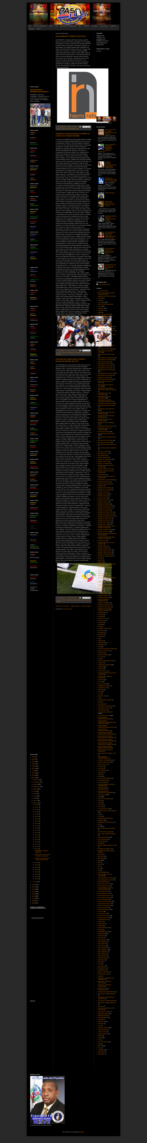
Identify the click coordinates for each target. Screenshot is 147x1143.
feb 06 (37, 867)
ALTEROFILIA (102, 310)
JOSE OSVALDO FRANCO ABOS (104, 718)
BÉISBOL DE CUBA (103, 496)
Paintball (100, 929)
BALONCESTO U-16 (103, 453)
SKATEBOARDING (103, 1017)
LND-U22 (100, 806)
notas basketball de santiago (105, 877)
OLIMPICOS (101, 923)
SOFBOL (100, 1019)
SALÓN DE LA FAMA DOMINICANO (103, 989)
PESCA (100, 962)
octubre (35, 784)
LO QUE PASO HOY (103, 808)
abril (34, 798)
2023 (33, 763)
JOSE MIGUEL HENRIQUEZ (105, 706)
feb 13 (37, 839)
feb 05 (37, 869)
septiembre (36, 786)
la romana (100, 768)
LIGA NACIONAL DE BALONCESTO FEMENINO (105, 792)
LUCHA (100, 816)
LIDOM (100, 776)
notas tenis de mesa (103, 917)
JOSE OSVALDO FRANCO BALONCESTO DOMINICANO (106, 733)
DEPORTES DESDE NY (104, 605)
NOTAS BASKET (102, 872)
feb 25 (37, 811)
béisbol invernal (102, 540)
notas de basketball (103, 899)
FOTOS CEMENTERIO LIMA (106, 660)
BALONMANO (102, 455)
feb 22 (37, 818)
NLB (99, 870)
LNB (56, 26)
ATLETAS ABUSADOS (104, 316)
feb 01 (37, 878)
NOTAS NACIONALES (104, 909)
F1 (98, 638)
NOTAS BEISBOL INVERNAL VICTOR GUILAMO (105, 888)
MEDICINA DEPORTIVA (104, 818)
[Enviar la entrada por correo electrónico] (80, 126)
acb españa (101, 302)
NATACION (101, 856)
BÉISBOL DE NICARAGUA (105, 508)
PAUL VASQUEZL (102, 951)
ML (99, 824)
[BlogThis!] (85, 127)
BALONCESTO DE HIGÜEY (105, 368)
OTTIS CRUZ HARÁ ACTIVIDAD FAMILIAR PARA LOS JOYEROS (110, 132)
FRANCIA (100, 662)
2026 (33, 757)
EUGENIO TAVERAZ (103, 628)
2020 (33, 770)
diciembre (36, 779)
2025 (33, 759)
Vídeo (99, 1048)
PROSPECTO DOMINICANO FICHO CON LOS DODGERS (111, 180)
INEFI (99, 692)
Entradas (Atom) (67, 609)
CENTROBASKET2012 (104, 567)
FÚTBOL (100, 668)
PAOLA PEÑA (101, 933)
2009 (33, 900)
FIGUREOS (101, 652)
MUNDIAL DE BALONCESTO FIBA (107, 845)
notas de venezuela (103, 907)
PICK (99, 964)
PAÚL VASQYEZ (102, 953)
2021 (33, 768)
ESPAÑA (100, 624)
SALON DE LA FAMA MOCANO (106, 991)
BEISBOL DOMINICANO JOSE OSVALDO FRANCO (106, 537)
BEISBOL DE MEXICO (104, 500)
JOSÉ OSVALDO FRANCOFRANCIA (103, 757)
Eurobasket (101, 630)
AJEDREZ (31, 28)
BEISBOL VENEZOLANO (104, 552)
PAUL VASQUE (102, 943)
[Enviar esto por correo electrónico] (83, 127)
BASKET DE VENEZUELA (105, 459)
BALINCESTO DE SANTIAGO (106, 326)
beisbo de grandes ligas (104, 484)
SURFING (100, 1023)
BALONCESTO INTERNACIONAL (107, 437)
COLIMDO (101, 591)
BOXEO (39, 28)
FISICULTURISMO (103, 654)
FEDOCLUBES (102, 642)
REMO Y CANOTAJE (103, 972)
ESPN (99, 626)
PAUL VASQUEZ (102, 939)
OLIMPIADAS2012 (103, 919)
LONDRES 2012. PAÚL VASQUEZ (107, 810)
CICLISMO (101, 573)
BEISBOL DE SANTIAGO (104, 518)
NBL (99, 862)
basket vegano (102, 474)
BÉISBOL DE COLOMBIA (105, 490)
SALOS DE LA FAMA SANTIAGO (107, 1002)
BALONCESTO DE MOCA (105, 379)
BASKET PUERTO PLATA (105, 469)
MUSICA (100, 854)
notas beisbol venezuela (104, 897)
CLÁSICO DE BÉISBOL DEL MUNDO (71, 352)
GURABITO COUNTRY (104, 686)
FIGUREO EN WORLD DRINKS (106, 648)
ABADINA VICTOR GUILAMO (106, 296)
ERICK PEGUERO (110, 193)
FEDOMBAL (101, 644)
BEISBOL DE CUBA (103, 494)
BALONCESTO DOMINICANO (68, 26)
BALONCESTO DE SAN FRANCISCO (104, 397)
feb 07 (37, 865)
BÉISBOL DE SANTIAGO (104, 520)
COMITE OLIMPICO (103, 593)
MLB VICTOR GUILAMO (104, 831)
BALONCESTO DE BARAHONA (106, 357)
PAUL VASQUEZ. (102, 950)
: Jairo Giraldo (102, 290)
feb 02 (37, 876)
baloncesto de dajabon (104, 361)
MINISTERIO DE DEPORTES (106, 822)
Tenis (99, 1025)
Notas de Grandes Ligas (104, 901)
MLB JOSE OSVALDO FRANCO (106, 828)
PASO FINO (101, 935)
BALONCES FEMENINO (104, 341)
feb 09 (37, 848)
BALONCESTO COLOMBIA (105, 349)
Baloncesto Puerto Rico (104, 442)
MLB (30, 26)
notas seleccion (102, 913)
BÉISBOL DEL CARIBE (104, 524)
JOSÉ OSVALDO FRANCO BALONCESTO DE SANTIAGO (106, 740)
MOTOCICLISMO (102, 839)
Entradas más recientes (62, 606)
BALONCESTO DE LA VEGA (105, 373)
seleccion (100, 1006)
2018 (33, 775)
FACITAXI (100, 640)
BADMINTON (101, 324)
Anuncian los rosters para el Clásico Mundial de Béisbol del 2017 (70, 360)
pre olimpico (101, 966)
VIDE (99, 1044)
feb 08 (37, 862)
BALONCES (101, 332)
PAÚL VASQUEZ (102, 941)
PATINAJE (100, 937)
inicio (99, 694)
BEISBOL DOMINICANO (40, 26)
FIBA (99, 646)
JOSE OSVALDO (102, 710)
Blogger (82, 1132)
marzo (35, 800)
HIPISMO (100, 689)
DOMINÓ (100, 616)
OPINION (100, 925)
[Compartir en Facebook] (88, 127)
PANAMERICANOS (103, 931)
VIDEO (51, 26)
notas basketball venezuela (105, 880)
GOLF (99, 681)
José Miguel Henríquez (104, 708)
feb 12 (37, 841)
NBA (80, 26)
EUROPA (100, 636)
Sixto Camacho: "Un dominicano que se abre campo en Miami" (110, 266)
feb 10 (37, 846)
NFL (99, 868)
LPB (99, 814)
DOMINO (100, 614)
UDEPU (100, 1035)
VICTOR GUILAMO (103, 1042)
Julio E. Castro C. (102, 764)
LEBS (99, 774)
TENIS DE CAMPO (103, 1027)
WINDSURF (101, 1054)
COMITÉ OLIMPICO (103, 595)
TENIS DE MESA (102, 1029)
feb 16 (37, 832)
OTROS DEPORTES (103, 927)
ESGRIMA (100, 622)
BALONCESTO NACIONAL (105, 440)
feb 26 (37, 809)
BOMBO (100, 560)
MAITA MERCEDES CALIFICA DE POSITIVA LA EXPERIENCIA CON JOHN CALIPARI (110, 235)
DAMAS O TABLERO (103, 603)
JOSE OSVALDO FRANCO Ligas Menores (106, 726)
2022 (33, 766)
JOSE (99, 702)
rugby (99, 976)
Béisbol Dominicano (103, 531)
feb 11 (37, 844)
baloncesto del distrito (104, 431)
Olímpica (100, 921)
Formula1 (100, 656)
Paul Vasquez (101, 945)
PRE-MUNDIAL (102, 968)
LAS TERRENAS (102, 770)
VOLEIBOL (94, 26)
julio (34, 791)
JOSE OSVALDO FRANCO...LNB (107, 753)
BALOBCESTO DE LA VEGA (105, 328)
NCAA (99, 864)
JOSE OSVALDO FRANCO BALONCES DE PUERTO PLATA (107, 722)
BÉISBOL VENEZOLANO (104, 554)
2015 (33, 887)
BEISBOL (100, 485)
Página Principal (75, 606)
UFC (99, 1039)
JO (99, 698)
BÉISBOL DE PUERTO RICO (105, 514)
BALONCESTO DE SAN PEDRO (106, 405)
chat (99, 571)
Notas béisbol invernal (104, 886)
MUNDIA (100, 843)
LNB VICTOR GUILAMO (104, 798)
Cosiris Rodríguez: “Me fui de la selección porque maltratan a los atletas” (110, 251)
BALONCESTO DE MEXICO (105, 375)
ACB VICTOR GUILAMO (104, 304)
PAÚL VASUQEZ (102, 956)
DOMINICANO (102, 612)
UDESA (100, 1037)
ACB (99, 300)
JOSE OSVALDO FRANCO (68, 129)
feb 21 (37, 821)
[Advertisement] (40, 58)
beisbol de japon (102, 498)
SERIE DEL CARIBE (103, 1013)
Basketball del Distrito (104, 481)
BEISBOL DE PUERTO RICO (105, 512)
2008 (33, 903)
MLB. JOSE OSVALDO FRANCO (107, 834)
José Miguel (101, 704)
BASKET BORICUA (103, 457)
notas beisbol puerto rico (104, 895)
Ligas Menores (104, 26)
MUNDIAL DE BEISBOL (104, 848)
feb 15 (37, 835)
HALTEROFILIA (102, 687)
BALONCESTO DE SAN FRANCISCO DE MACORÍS (105, 400)
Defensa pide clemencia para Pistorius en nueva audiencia (110, 203)
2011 (33, 896)
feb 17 (37, 830)
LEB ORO (100, 772)
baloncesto (101, 343)
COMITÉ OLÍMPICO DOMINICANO (103, 600)
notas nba (100, 911)
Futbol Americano (102, 671)
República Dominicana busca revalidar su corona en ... (42, 855)
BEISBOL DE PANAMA (104, 510)
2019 (33, 773)
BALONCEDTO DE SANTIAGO (106, 330)
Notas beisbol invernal (104, 884)
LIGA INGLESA (102, 782)
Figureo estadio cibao (104, 650)
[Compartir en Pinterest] (90, 127)
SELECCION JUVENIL (104, 1011)
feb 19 (37, 825)
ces (99, 569)
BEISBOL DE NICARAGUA (105, 506)
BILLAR (100, 558)
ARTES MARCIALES (103, 314)
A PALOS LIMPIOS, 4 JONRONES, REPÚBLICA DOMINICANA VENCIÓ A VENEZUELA (107, 148)
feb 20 (37, 823)
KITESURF (101, 766)
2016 (33, 884)
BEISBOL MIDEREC (103, 548)
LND (99, 802)
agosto (35, 789)
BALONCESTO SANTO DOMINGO (107, 448)
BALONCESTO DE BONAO (105, 359)
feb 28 (37, 804)
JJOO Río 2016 (102, 696)
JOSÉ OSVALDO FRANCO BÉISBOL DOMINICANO (105, 747)
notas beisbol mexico (103, 893)
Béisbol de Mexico (103, 502)
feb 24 (37, 814)
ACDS (99, 306)
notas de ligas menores (104, 903)
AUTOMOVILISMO (103, 322)
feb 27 (37, 807)
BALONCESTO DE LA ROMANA (106, 369)
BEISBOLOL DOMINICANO (105, 556)
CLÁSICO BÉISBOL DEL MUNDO (107, 577)
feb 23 (37, 816)
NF (99, 866)
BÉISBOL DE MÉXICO (104, 504)
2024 (33, 761)
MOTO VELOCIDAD (103, 837)
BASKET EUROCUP (103, 461)
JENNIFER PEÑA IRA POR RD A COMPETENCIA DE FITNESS (110, 218)
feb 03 (37, 874)
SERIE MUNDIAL (102, 1015)
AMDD (99, 312)
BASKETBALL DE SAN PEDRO (106, 479)
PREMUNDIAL (102, 970)
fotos (99, 658)
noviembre (36, 782)
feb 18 (37, 828)
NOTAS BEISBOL (102, 881)
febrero (35, 803)
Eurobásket (101, 632)
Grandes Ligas (102, 683)
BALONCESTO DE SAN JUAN (106, 403)
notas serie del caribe (104, 915)
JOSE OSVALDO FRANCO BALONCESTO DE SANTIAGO (106, 736)
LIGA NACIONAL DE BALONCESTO (103, 788)
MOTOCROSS (102, 841)
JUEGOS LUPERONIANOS (105, 760)
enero (35, 881)
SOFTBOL (86, 26)
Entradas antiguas (86, 606)
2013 (33, 891)
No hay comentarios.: (72, 126)
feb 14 (37, 837)
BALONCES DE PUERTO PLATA (107, 334)
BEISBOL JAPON (102, 546)
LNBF (99, 800)
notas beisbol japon (103, 891)
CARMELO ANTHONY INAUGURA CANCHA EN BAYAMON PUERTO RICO (110, 164)
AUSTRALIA (101, 320)
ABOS (99, 298)
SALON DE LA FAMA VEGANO (106, 1000)
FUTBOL (100, 667)
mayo (35, 796)
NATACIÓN (101, 858)
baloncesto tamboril (103, 451)
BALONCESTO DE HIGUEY (105, 366)
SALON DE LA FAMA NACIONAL (107, 993)
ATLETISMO (101, 318)
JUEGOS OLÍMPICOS (104, 762)
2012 (33, 894)
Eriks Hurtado (101, 620)
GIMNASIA (101, 679)
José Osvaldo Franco (103, 715)
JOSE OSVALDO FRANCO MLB (104, 730)
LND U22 (100, 804)
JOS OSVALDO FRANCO (105, 700)
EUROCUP (101, 634)
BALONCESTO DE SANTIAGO (106, 345)
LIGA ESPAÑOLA (102, 780)
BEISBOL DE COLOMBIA (105, 488)
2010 (33, 898)
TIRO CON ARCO (103, 1033)
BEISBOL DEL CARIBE (104, 522)
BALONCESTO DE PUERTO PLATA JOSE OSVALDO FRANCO (107, 389)
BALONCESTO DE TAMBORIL (106, 422)
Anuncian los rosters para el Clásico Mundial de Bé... (42, 859)
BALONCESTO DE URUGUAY (106, 426)
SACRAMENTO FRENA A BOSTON (71, 36)
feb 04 (37, 871)
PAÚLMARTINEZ (102, 958)
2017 (33, 777)
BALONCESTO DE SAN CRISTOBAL (104, 393)
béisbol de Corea (102, 492)
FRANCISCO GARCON (104, 665)
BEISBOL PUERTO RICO (105, 550)
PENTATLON (101, 960)
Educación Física (102, 618)
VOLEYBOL (101, 1052)
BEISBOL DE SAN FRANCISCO (106, 516)
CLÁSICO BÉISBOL (103, 575)
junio (34, 793)
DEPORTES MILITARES (104, 607)
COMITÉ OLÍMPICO (103, 597)
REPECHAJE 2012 (103, 974)
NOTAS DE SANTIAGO (104, 905)
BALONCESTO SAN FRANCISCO (107, 444)
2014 (33, 889)
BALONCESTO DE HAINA (105, 363)
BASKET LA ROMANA (104, 463)
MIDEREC (113, 26)
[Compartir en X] (86, 127)
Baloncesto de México (104, 377)
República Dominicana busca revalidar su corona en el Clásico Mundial (73, 135)
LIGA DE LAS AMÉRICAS (105, 778)
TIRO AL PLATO (102, 1031)
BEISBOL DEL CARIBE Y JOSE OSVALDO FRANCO (106, 526)
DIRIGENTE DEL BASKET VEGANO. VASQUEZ (105, 609)
